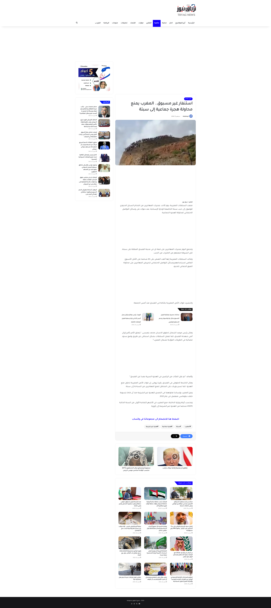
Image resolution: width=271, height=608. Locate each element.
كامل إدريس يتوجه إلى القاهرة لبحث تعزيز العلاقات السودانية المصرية (88, 157)
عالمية (156, 23)
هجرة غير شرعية (151, 427)
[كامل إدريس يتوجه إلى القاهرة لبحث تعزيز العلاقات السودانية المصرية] (104, 158)
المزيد (98, 23)
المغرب (187, 427)
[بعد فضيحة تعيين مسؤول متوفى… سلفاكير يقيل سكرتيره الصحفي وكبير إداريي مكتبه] (129, 493)
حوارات (140, 23)
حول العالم (188, 98)
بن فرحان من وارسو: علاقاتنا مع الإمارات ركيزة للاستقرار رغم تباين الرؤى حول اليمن (183, 555)
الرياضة (106, 23)
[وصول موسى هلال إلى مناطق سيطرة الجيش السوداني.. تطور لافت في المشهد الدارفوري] (104, 168)
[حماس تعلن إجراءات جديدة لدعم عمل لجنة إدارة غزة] (129, 569)
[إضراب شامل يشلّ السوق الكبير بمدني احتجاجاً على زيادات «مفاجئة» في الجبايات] (104, 135)
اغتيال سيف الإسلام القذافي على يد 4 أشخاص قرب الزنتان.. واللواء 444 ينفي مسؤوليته (181, 528)
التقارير (148, 23)
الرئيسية (191, 23)
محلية (164, 23)
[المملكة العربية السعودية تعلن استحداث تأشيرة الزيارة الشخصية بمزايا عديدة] (155, 542)
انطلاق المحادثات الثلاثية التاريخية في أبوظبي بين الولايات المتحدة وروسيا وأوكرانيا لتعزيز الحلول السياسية (182, 579)
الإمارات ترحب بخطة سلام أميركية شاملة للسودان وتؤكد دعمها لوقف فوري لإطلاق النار (156, 504)
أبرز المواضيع (180, 23)
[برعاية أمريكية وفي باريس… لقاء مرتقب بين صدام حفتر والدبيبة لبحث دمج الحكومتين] (129, 518)
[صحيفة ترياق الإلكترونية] (186, 10)
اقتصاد (133, 23)
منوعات (115, 23)
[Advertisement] (135, 43)
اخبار (171, 23)
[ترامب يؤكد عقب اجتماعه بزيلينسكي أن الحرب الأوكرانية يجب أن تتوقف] (155, 569)
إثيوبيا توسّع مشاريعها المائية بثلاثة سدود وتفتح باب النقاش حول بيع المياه (130, 553)
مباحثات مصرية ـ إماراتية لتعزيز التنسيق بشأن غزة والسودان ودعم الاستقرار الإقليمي (169, 318)
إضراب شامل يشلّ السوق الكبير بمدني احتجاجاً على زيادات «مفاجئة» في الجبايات (88, 135)
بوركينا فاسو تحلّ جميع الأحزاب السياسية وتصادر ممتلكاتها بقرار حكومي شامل (157, 528)
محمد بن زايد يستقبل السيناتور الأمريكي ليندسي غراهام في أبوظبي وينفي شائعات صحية (182, 504)
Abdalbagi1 (186, 116)
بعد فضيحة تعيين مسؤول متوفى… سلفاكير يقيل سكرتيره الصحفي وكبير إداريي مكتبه (130, 504)
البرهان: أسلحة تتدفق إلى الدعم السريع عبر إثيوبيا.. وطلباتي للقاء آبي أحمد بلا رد (88, 192)
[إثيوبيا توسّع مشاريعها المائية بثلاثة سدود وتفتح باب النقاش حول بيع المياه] (129, 542)
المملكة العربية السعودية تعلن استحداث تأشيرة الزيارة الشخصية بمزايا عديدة (157, 553)
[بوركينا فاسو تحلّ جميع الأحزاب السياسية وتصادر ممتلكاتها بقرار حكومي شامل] (155, 518)
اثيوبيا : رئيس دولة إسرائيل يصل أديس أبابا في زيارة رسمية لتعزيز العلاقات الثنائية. (131, 318)
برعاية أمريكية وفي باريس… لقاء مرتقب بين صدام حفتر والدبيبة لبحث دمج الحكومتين (130, 528)
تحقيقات (124, 23)
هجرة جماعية (166, 427)
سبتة (178, 427)
